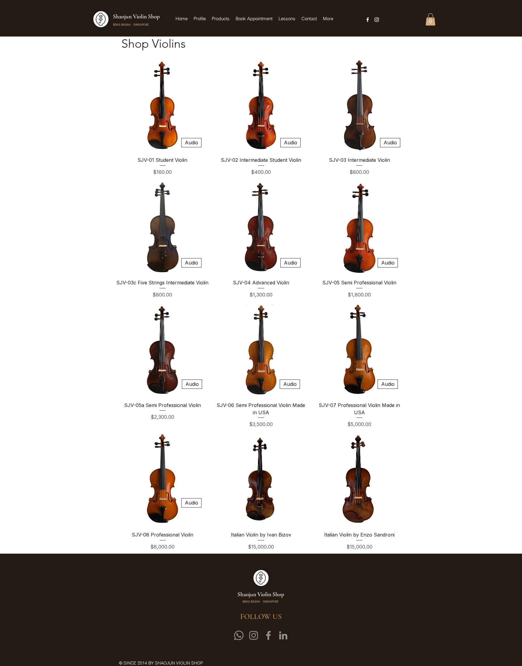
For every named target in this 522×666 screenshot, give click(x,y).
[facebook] (368, 20)
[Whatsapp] (239, 635)
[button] (430, 19)
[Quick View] (162, 105)
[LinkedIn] (283, 635)
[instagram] (377, 20)
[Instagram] (253, 635)
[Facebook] (268, 635)
